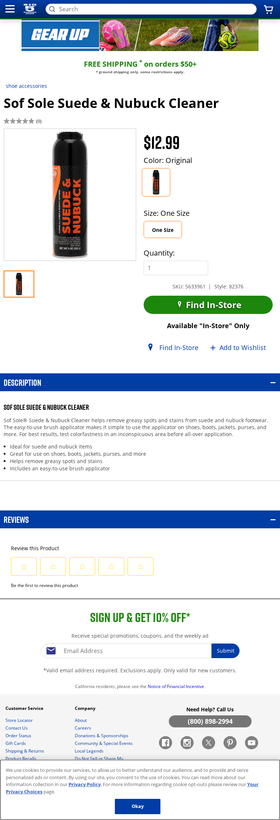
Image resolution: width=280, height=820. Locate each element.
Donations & (101, 735)
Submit (225, 650)
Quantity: (159, 253)
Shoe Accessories (26, 85)
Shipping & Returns (25, 751)
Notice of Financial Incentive (176, 686)
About (81, 720)
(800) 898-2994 (210, 721)
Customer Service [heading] (24, 708)
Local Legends (90, 751)
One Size (167, 232)
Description (22, 382)
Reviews (16, 519)
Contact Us (17, 728)
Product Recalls (21, 758)
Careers (83, 728)
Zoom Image (29, 139)
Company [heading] (86, 708)
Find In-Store (212, 305)
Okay (138, 806)
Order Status (18, 735)
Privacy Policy (85, 784)
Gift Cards (16, 743)
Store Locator (19, 720)
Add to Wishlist (242, 347)
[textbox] (140, 651)
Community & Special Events (104, 743)
